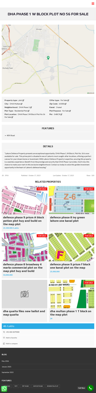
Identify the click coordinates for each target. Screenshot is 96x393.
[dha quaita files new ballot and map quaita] (24, 294)
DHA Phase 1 (24, 107)
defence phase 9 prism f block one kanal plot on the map (70, 266)
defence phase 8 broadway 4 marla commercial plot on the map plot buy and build (22, 268)
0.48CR (57, 114)
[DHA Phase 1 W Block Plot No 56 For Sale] (48, 59)
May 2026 (5, 361)
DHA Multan (15, 104)
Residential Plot (21, 111)
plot (20, 100)
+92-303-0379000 (12, 332)
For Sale (64, 100)
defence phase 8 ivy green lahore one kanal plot (67, 219)
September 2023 (7, 372)
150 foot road (38, 386)
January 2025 (6, 367)
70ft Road (25, 386)
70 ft (16, 386)
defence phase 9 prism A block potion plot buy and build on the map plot (23, 221)
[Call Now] (90, 388)
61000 (62, 104)
